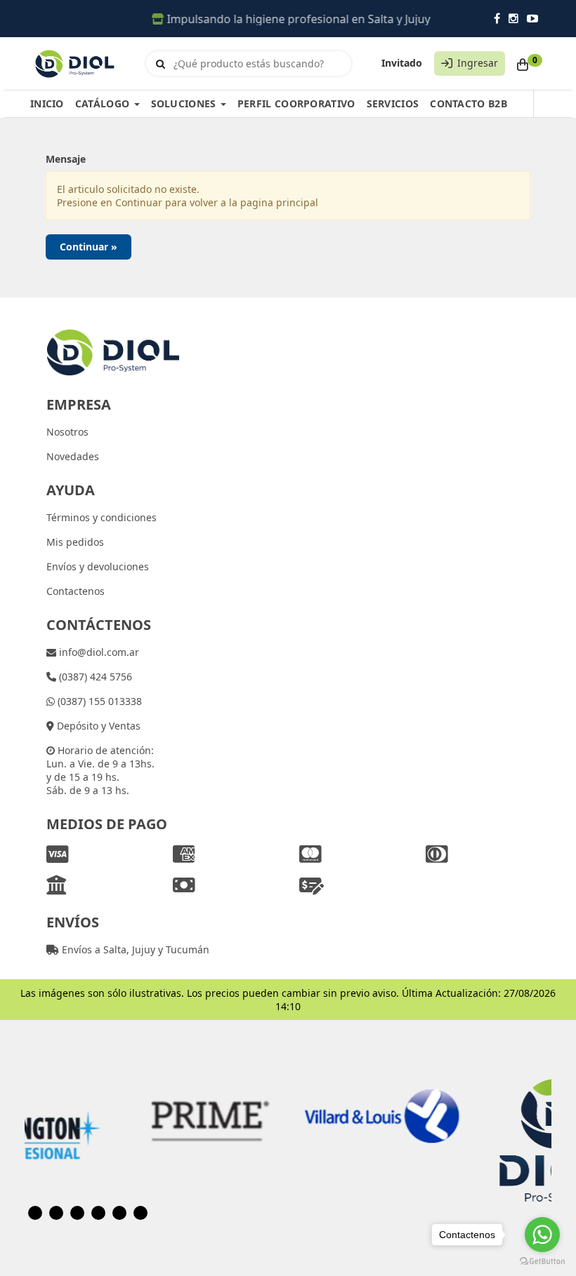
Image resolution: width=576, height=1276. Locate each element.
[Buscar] (160, 63)
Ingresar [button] (477, 62)
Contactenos (75, 591)
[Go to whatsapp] (542, 1234)
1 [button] (35, 1213)
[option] (141, 1115)
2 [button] (56, 1213)
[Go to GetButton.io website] (542, 1261)
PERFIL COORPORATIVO (296, 103)
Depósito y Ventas (97, 725)
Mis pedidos (75, 542)
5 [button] (119, 1213)
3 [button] (77, 1213)
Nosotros (67, 431)
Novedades (72, 456)
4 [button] (98, 1213)
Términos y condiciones (101, 517)
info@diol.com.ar (97, 652)
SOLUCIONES (185, 103)
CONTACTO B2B (468, 103)
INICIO (47, 103)
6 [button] (140, 1213)
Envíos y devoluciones (97, 566)
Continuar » (88, 246)
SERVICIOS (393, 103)
